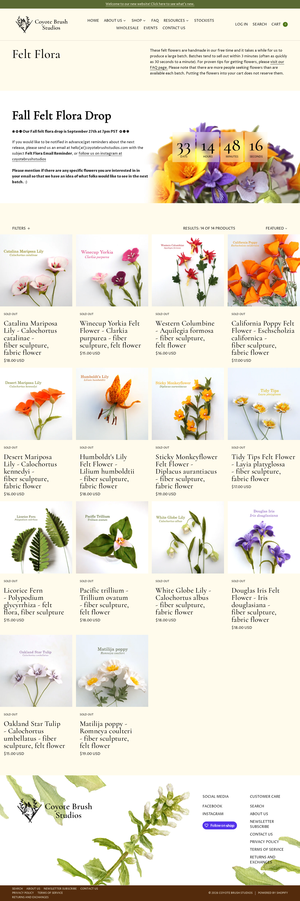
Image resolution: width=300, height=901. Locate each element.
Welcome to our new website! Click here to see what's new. (150, 4)
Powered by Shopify (273, 893)
